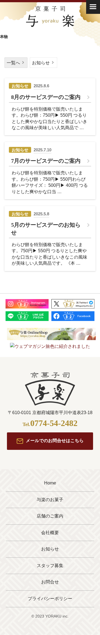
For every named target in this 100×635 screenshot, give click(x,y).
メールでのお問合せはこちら (55, 440)
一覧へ (13, 62)
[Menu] (93, 7)
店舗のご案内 (50, 516)
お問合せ (50, 582)
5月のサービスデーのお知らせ (46, 229)
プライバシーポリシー (50, 598)
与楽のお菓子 (50, 499)
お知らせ (41, 62)
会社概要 (50, 532)
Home (50, 483)
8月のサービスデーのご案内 (46, 97)
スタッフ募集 (50, 565)
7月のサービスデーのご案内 (46, 161)
